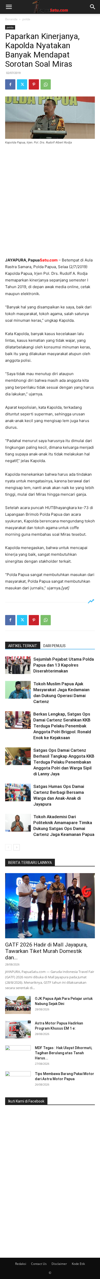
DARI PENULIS (54, 646)
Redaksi (20, 1264)
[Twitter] (22, 84)
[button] (9, 7)
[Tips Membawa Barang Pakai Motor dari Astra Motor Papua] (18, 1080)
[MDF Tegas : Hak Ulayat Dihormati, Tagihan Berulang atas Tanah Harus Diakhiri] (18, 1054)
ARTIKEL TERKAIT (22, 646)
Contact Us (39, 1264)
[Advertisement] (50, 201)
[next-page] (16, 847)
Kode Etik (78, 1264)
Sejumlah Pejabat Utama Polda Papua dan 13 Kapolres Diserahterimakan (63, 665)
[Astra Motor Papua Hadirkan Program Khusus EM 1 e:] (18, 1030)
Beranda (11, 19)
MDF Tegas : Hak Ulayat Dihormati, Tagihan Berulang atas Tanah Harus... (63, 1053)
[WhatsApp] (46, 84)
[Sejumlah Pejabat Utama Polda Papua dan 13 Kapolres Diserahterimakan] (18, 665)
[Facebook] (10, 84)
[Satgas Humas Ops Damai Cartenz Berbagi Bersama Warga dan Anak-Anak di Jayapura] (18, 792)
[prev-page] (8, 847)
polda (26, 19)
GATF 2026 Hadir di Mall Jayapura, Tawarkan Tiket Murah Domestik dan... (46, 951)
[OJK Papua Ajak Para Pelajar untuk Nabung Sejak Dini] (18, 1005)
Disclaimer (59, 1264)
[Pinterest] (34, 84)
